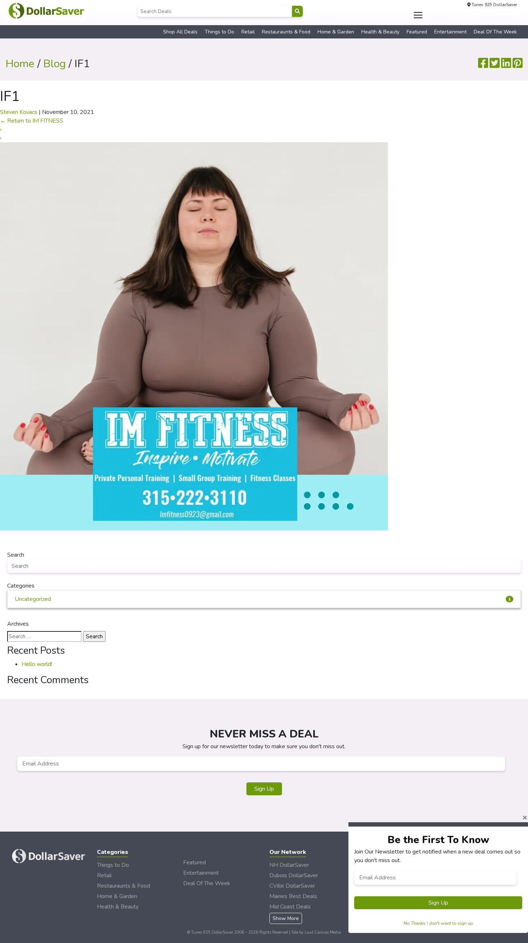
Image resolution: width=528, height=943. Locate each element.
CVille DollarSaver (292, 886)
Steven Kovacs (18, 112)
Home (19, 63)
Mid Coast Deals (290, 907)
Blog (54, 63)
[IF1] (194, 336)
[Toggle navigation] (418, 15)
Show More (286, 918)
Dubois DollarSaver (293, 875)
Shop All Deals (180, 31)
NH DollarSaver (289, 865)
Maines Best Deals (293, 896)
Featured (417, 31)
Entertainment (450, 31)
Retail (248, 31)
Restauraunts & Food (286, 31)
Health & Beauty (380, 31)
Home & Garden (336, 31)
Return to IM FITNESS (31, 121)
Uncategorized (263, 599)
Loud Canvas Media (323, 932)
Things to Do (219, 31)
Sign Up (264, 789)
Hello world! (37, 664)
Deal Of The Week (495, 31)
